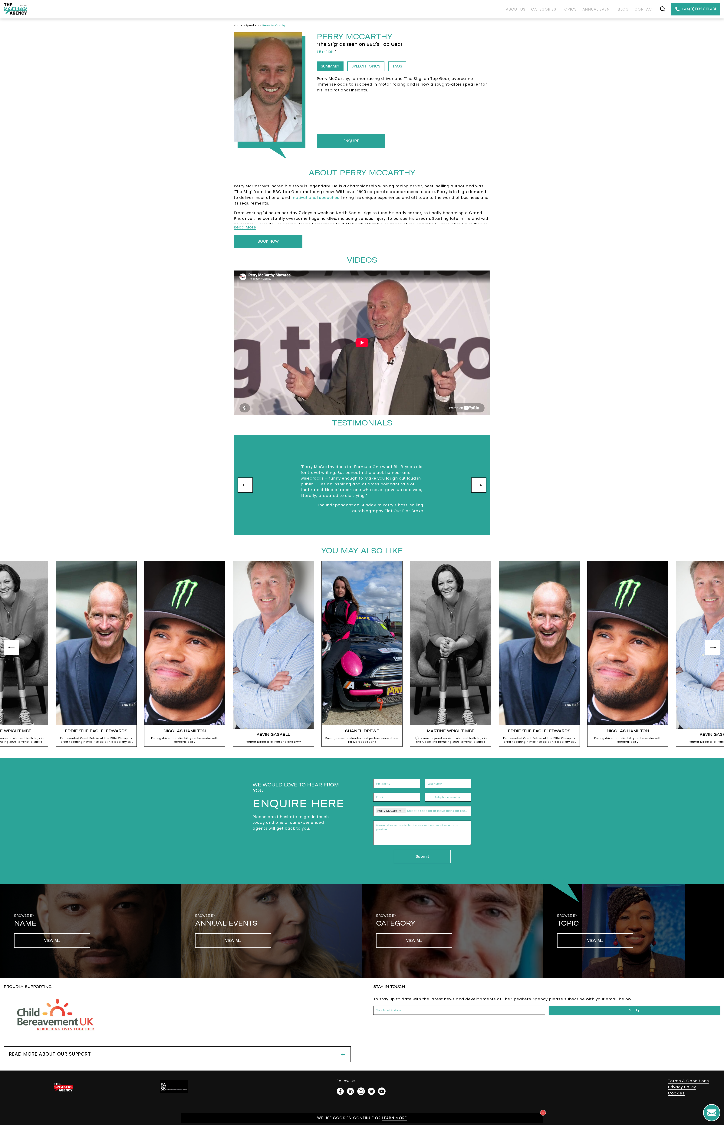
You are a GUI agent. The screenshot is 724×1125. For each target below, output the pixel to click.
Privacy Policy (682, 1087)
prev (245, 485)
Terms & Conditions (688, 1081)
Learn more (394, 1117)
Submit (422, 856)
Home (238, 25)
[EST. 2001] (15, 15)
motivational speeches (315, 197)
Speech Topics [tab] (365, 66)
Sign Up (634, 1010)
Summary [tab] (330, 66)
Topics (569, 9)
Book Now (268, 241)
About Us (515, 9)
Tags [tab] (397, 66)
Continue (363, 1117)
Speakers (252, 25)
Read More (245, 227)
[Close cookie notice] (543, 1113)
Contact (644, 9)
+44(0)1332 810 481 (698, 9)
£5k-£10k (325, 52)
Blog (623, 9)
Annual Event (597, 9)
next (478, 485)
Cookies (676, 1093)
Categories (543, 9)
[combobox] (429, 797)
